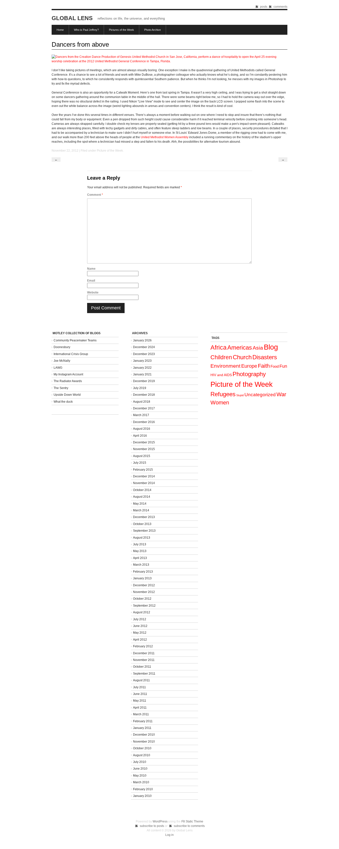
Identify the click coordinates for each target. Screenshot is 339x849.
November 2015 (144, 449)
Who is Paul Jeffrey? (86, 29)
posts (263, 6)
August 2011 (141, 680)
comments (280, 6)
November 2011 (144, 660)
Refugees (223, 394)
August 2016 (141, 428)
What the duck (63, 401)
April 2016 (140, 435)
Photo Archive (152, 29)
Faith (264, 366)
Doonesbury (62, 347)
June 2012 (140, 626)
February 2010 (143, 789)
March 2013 (141, 564)
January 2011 (142, 728)
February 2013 (143, 571)
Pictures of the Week (121, 29)
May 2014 (139, 503)
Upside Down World (67, 394)
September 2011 (144, 673)
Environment (225, 366)
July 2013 (139, 544)
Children (221, 357)
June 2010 (140, 768)
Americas (239, 347)
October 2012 (142, 598)
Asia (258, 348)
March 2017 (141, 415)
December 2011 (144, 653)
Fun (283, 366)
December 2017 (144, 408)
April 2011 (140, 707)
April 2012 (140, 639)
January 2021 (142, 374)
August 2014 (141, 496)
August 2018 (141, 401)
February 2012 (143, 646)
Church (242, 357)
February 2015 (143, 469)
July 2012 (139, 619)
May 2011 (139, 700)
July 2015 (139, 462)
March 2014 (141, 510)
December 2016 (144, 422)
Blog (271, 347)
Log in (169, 835)
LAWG (58, 367)
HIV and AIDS (221, 375)
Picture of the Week (110, 150)
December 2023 (144, 354)
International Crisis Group (71, 354)
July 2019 (139, 388)
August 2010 (141, 755)
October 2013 (142, 524)
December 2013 (144, 517)
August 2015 (141, 456)
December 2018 (144, 394)
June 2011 (140, 694)
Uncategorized (260, 394)
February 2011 (143, 721)
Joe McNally (62, 360)
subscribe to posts (152, 826)
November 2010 (144, 741)
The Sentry (61, 388)
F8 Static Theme (192, 821)
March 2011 (141, 714)
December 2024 (144, 347)
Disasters (264, 357)
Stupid (240, 395)
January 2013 (142, 578)
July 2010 (139, 762)
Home (60, 29)
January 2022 (142, 367)
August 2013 (141, 537)
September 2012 (144, 605)
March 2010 (141, 782)
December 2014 (144, 476)
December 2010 (144, 734)
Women (219, 402)
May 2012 (139, 632)
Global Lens (72, 18)
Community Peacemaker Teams (75, 340)
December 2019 (144, 381)
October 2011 (142, 666)
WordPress (160, 821)
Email (91, 280)
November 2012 (144, 592)
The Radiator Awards (68, 381)
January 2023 (142, 360)
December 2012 (144, 585)
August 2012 (141, 612)
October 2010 (142, 748)
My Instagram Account (68, 374)
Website (93, 292)
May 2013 (139, 551)
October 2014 (142, 490)
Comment (95, 194)
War (281, 394)
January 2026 (142, 340)
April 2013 (140, 558)
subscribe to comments (189, 826)
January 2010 (142, 796)
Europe (249, 366)
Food (275, 366)
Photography (249, 374)
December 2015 (144, 442)
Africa (218, 347)
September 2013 (144, 530)
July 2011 (139, 687)
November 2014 (144, 483)
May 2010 (139, 775)
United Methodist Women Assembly (165, 137)
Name (91, 268)
